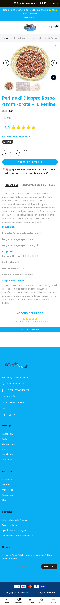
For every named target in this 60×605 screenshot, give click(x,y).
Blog (4, 500)
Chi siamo (7, 479)
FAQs (52, 185)
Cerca (5, 449)
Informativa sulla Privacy (14, 520)
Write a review (30, 329)
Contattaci (7, 489)
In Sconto (7, 459)
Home (5, 37)
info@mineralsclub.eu (18, 377)
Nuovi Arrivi (7, 454)
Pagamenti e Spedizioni (33, 185)
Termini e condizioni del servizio (18, 535)
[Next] (54, 63)
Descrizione (11, 185)
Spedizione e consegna (14, 530)
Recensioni (7, 433)
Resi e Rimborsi (9, 525)
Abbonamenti (9, 444)
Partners (6, 484)
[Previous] (6, 63)
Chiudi (7, 3)
